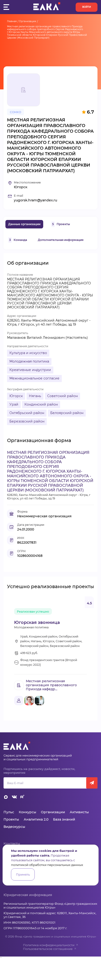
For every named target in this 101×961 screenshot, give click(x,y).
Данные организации (24, 224)
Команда (18, 240)
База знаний (64, 819)
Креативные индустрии (30, 370)
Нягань (35, 396)
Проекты (61, 224)
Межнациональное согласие (34, 378)
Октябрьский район (26, 413)
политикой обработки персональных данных (47, 865)
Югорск (16, 396)
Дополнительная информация (60, 240)
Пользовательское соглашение (48, 949)
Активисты (79, 812)
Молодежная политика (29, 361)
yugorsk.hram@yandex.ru (35, 200)
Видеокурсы (14, 827)
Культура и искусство (28, 353)
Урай (13, 404)
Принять (23, 874)
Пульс (9, 812)
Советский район (62, 396)
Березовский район (26, 421)
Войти (86, 6)
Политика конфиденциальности (48, 945)
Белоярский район (66, 413)
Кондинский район (41, 404)
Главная (12, 21)
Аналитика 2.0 (36, 819)
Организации (27, 21)
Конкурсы (27, 812)
